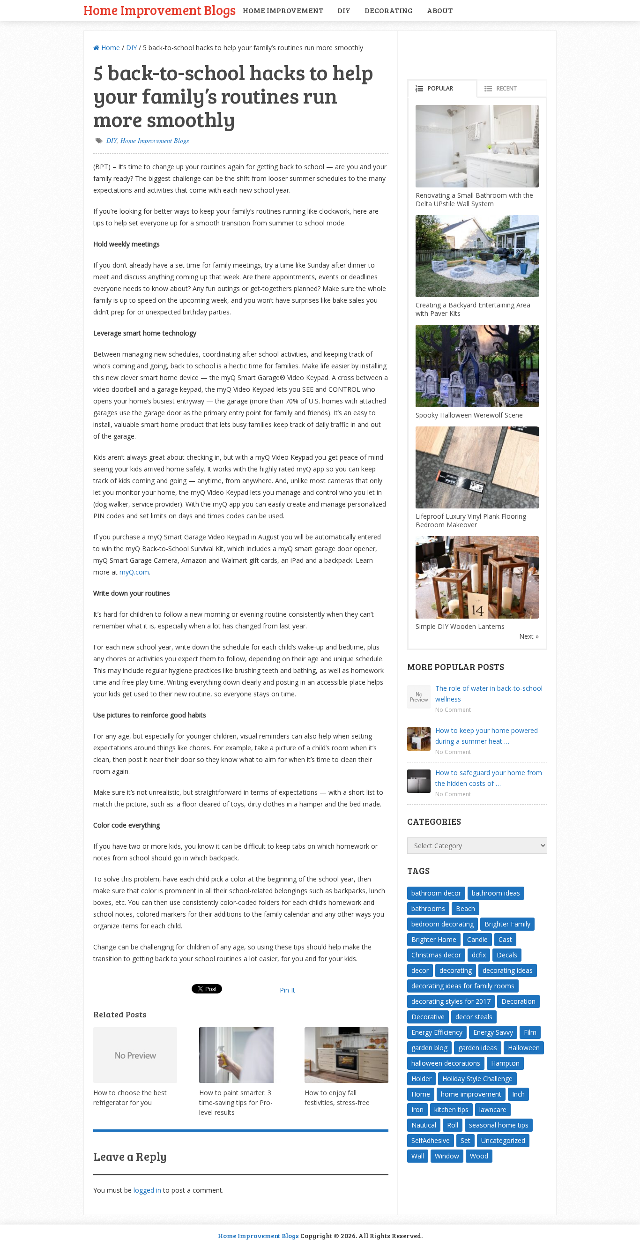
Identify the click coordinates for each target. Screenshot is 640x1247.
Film (530, 1032)
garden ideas (477, 1047)
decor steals (473, 1016)
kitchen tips (451, 1109)
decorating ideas (508, 970)
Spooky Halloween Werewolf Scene (469, 415)
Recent (507, 88)
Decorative (428, 1016)
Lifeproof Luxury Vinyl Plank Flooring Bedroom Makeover (471, 520)
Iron (417, 1109)
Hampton (505, 1063)
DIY (343, 10)
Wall (417, 1155)
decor (420, 970)
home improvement (471, 1094)
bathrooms (428, 908)
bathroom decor (436, 893)
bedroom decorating (442, 923)
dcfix (479, 954)
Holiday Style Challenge (477, 1078)
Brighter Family (507, 923)
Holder (421, 1078)
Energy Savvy (493, 1032)
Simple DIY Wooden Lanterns (460, 626)
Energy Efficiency (436, 1032)
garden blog (429, 1047)
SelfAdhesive (430, 1140)
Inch (518, 1094)
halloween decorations (445, 1063)
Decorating (389, 10)
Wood (479, 1155)
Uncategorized (503, 1140)
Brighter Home (433, 939)
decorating (455, 970)
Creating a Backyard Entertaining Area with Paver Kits (473, 309)
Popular (440, 88)
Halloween (524, 1047)
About (440, 10)
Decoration (518, 1001)
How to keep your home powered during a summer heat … (486, 736)
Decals (507, 954)
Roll (452, 1124)
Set (465, 1140)
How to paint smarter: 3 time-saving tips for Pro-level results (236, 1102)
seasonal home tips (498, 1124)
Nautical (423, 1124)
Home (109, 47)
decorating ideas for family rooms (462, 985)
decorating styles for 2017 (451, 1001)
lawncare (492, 1109)
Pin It (287, 990)
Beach (465, 908)
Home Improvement (283, 10)
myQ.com (134, 571)
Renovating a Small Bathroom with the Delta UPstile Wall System (474, 199)
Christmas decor (436, 954)
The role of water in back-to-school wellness (489, 693)
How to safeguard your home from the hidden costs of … (488, 778)
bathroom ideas (496, 893)
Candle (477, 939)
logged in (147, 1190)
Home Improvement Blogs (159, 9)
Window (447, 1155)
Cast (505, 939)
